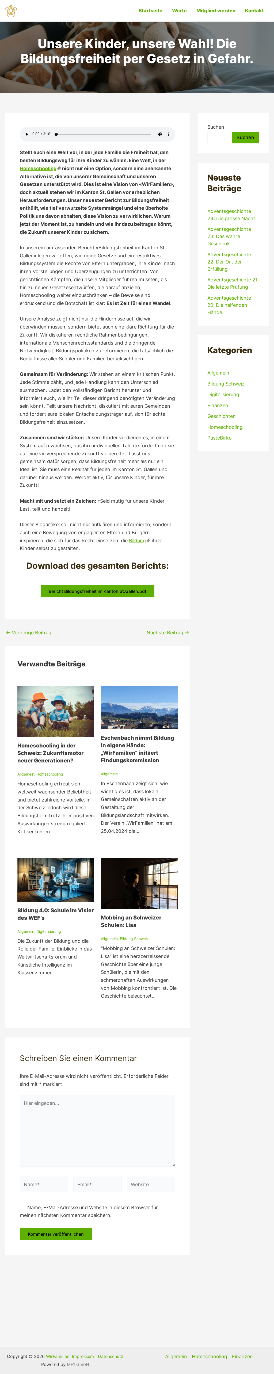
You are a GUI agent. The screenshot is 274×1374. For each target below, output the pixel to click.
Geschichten (221, 416)
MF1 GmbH (78, 1364)
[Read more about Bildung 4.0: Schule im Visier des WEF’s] (55, 879)
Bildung (137, 540)
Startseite (150, 10)
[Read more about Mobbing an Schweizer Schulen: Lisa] (139, 883)
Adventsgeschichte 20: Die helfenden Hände (229, 305)
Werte (179, 10)
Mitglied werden (215, 10)
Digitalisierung (48, 931)
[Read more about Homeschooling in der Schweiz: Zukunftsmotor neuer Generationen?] (55, 711)
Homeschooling (38, 168)
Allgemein (25, 774)
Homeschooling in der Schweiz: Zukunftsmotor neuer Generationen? (50, 753)
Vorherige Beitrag (28, 632)
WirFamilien (57, 1356)
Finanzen (217, 405)
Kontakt (254, 10)
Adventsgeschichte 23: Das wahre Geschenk (229, 236)
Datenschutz (110, 1356)
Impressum (83, 1356)
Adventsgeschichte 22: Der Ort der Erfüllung (229, 262)
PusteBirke (219, 438)
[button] (97, 591)
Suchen (215, 127)
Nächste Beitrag (168, 632)
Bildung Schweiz (134, 938)
